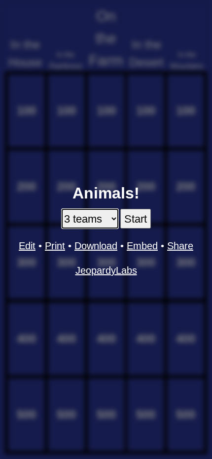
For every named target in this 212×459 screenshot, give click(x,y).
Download (95, 245)
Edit (27, 245)
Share (180, 245)
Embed (142, 245)
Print (55, 245)
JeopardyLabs (106, 270)
